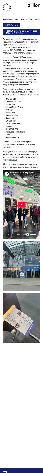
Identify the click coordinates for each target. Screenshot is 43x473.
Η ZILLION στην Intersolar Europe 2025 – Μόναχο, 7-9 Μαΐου (21, 31)
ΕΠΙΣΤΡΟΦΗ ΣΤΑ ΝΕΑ (30, 19)
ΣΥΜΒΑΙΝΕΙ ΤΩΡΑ (10, 19)
